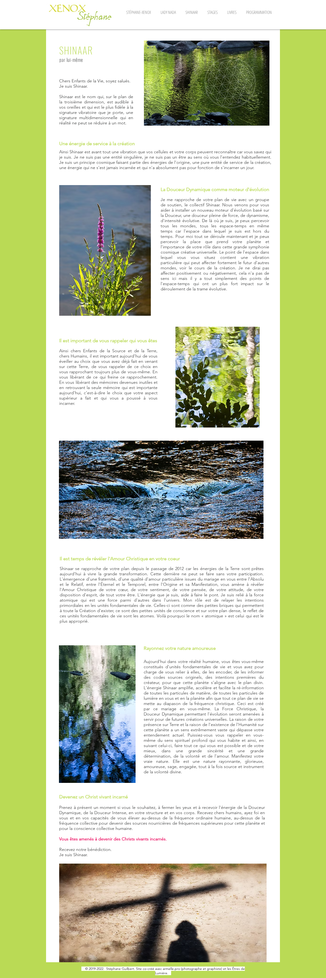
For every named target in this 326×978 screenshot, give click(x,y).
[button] (138, 12)
